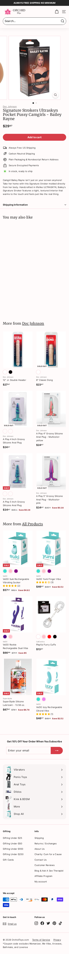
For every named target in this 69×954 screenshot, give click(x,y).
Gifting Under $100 (13, 849)
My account (40, 881)
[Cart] (57, 12)
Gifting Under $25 (12, 838)
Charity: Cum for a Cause (48, 854)
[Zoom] (55, 95)
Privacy (57, 939)
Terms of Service (41, 939)
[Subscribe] (57, 750)
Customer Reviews (44, 865)
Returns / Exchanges (45, 843)
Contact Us (40, 859)
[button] (10, 585)
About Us (39, 849)
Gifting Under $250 (13, 854)
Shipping (39, 838)
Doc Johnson (10, 106)
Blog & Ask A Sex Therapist (48, 870)
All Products (32, 524)
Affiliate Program (43, 876)
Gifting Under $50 (12, 843)
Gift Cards (8, 859)
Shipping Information (15, 204)
